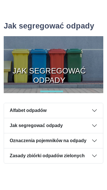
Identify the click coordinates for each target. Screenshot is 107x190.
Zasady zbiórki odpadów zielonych (47, 155)
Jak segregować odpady (36, 125)
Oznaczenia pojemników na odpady (48, 140)
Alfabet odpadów (28, 110)
